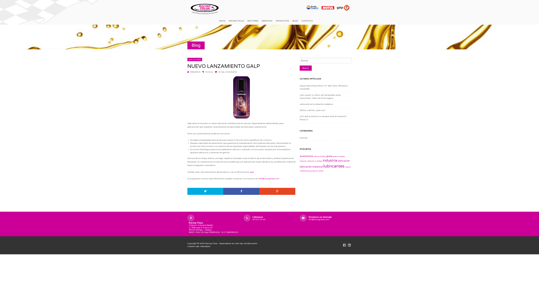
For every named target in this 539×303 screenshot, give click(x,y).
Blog (295, 21)
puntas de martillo (316, 171)
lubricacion (344, 160)
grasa (329, 156)
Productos (282, 21)
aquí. (252, 172)
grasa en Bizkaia (339, 156)
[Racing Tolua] (204, 8)
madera (348, 167)
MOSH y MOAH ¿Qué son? (313, 110)
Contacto (307, 21)
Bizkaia (323, 156)
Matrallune (205, 246)
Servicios (267, 21)
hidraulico (303, 161)
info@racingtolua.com (269, 178)
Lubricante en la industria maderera (316, 104)
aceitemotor (306, 156)
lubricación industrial (311, 166)
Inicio (222, 21)
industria (330, 161)
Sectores (252, 21)
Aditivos (317, 156)
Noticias (209, 72)
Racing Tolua (236, 21)
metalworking (305, 171)
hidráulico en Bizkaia (314, 161)
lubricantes (333, 166)
